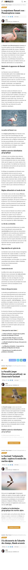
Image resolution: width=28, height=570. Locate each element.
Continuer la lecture (14, 443)
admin (6, 19)
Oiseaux (4, 7)
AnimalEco (8, 1)
